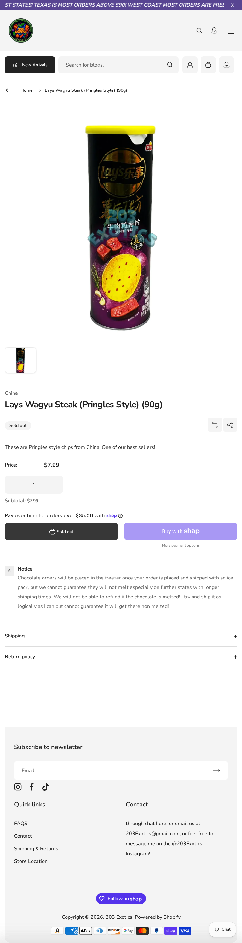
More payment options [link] (181, 545)
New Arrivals (35, 65)
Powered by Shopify (158, 917)
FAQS (20, 823)
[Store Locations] (226, 64)
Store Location (31, 861)
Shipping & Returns (36, 848)
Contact (23, 836)
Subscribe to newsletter (48, 747)
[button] (232, 5)
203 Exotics (119, 917)
